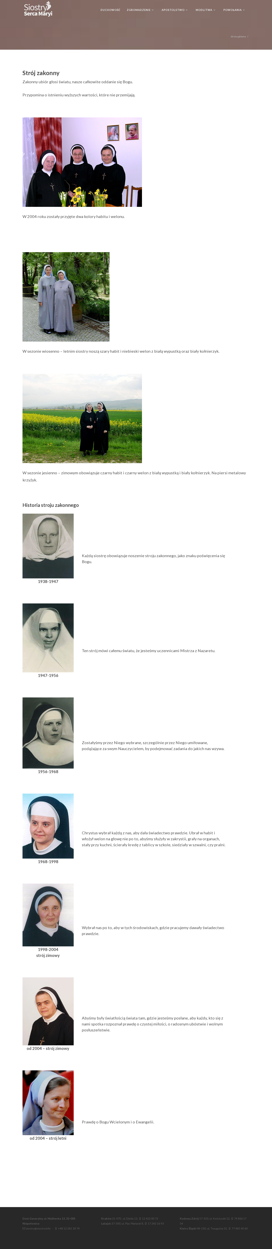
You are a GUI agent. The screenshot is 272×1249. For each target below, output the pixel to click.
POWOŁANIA (233, 10)
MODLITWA (204, 10)
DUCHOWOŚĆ (110, 10)
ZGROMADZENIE (139, 10)
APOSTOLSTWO (173, 10)
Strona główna (238, 36)
